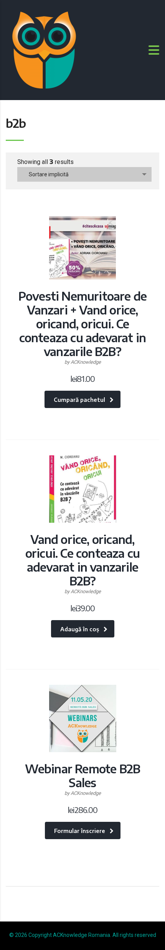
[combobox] (84, 174)
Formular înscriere (79, 831)
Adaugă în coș (79, 629)
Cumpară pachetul (79, 399)
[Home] (44, 49)
